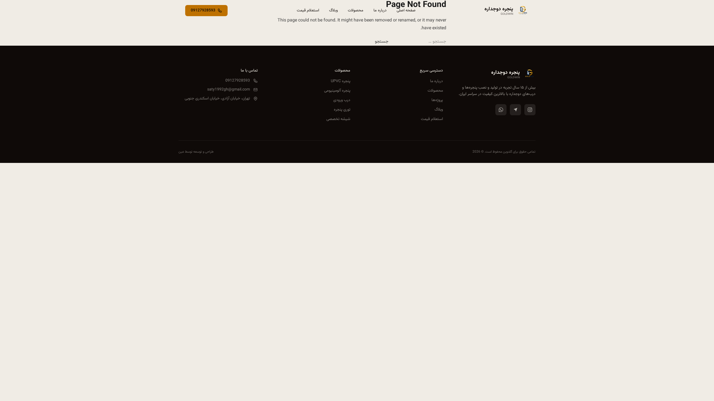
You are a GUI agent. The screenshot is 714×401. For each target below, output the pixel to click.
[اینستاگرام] (530, 109)
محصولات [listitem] (355, 11)
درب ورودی (341, 100)
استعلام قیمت (432, 119)
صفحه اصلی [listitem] (406, 11)
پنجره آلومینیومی (337, 91)
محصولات (435, 91)
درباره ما (436, 81)
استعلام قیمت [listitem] (308, 11)
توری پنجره (342, 110)
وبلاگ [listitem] (333, 11)
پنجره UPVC (340, 81)
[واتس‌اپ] (500, 109)
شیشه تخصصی (338, 119)
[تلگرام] (515, 109)
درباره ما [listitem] (380, 11)
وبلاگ (439, 110)
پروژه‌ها (437, 100)
